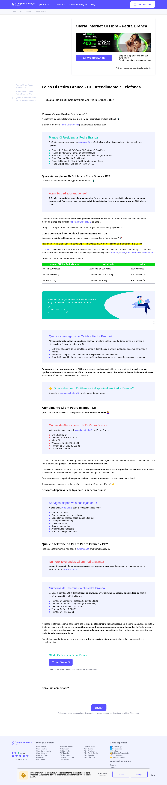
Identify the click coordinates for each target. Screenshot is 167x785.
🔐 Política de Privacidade (119, 753)
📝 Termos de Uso (116, 755)
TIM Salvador (65, 759)
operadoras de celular (81, 222)
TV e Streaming (76, 4)
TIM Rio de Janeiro (67, 757)
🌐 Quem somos (116, 749)
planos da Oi (84, 142)
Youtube (114, 253)
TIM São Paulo (89, 747)
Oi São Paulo (65, 751)
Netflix (122, 253)
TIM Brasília (64, 753)
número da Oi (83, 549)
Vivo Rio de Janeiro (91, 753)
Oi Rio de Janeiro (66, 747)
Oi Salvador (64, 749)
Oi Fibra (47, 249)
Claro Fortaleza (41, 749)
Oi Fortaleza (40, 759)
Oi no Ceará (66, 508)
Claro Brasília (41, 747)
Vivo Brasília (88, 749)
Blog (93, 4)
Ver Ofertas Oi (144, 4)
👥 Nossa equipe (116, 747)
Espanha (113, 765)
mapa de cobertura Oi (69, 393)
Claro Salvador (41, 753)
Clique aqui (134, 713)
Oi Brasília (40, 757)
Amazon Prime (133, 253)
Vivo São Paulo (89, 757)
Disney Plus (147, 253)
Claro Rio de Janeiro (43, 751)
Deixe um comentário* (55, 688)
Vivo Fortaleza (89, 751)
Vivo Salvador (89, 755)
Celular (59, 4)
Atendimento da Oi (84, 430)
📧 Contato (114, 751)
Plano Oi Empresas (70, 125)
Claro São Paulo (42, 755)
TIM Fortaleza (65, 755)
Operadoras (44, 4)
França (112, 767)
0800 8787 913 (70, 569)
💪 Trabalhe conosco (117, 757)
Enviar (99, 707)
